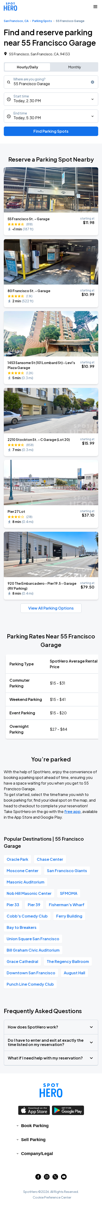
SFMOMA (68, 893)
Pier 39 (34, 904)
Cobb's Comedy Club (27, 916)
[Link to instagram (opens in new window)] (47, 1178)
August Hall (74, 972)
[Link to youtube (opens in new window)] (64, 1178)
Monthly (74, 67)
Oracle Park (17, 859)
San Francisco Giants (67, 870)
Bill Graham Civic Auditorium (33, 950)
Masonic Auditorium (25, 881)
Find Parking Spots (51, 131)
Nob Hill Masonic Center (29, 893)
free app (72, 811)
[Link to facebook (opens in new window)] (38, 1178)
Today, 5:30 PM (27, 117)
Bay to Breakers (22, 927)
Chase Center (50, 859)
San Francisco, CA (16, 21)
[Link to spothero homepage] (51, 1090)
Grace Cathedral (22, 961)
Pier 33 (13, 904)
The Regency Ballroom (68, 961)
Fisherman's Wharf (66, 904)
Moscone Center (22, 870)
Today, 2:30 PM (27, 100)
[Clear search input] (92, 82)
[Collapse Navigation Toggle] (95, 6)
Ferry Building (69, 916)
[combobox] (51, 82)
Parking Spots (42, 21)
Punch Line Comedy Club (30, 984)
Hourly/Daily (27, 67)
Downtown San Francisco (31, 972)
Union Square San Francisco (33, 938)
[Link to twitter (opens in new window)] (55, 1178)
